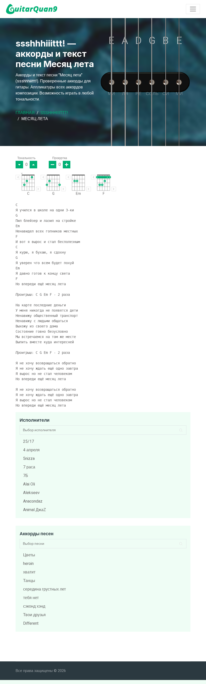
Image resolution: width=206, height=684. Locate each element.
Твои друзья (34, 615)
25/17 (28, 441)
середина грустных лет (44, 589)
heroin (28, 564)
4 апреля (31, 450)
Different (30, 623)
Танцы (29, 581)
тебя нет (31, 598)
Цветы (29, 555)
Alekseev (31, 493)
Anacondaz (32, 501)
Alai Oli (29, 484)
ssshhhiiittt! (54, 113)
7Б (25, 476)
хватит (29, 572)
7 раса (29, 467)
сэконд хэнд (34, 606)
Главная (25, 113)
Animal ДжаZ (34, 510)
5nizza (29, 459)
